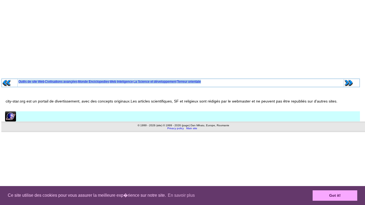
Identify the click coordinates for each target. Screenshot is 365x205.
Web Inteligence (121, 82)
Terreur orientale (189, 82)
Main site (191, 128)
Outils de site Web (31, 82)
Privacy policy (175, 128)
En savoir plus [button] (181, 195)
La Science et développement (155, 82)
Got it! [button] (335, 195)
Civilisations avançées (61, 82)
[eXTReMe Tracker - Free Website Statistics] (10, 120)
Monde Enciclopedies (93, 82)
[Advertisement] (182, 37)
